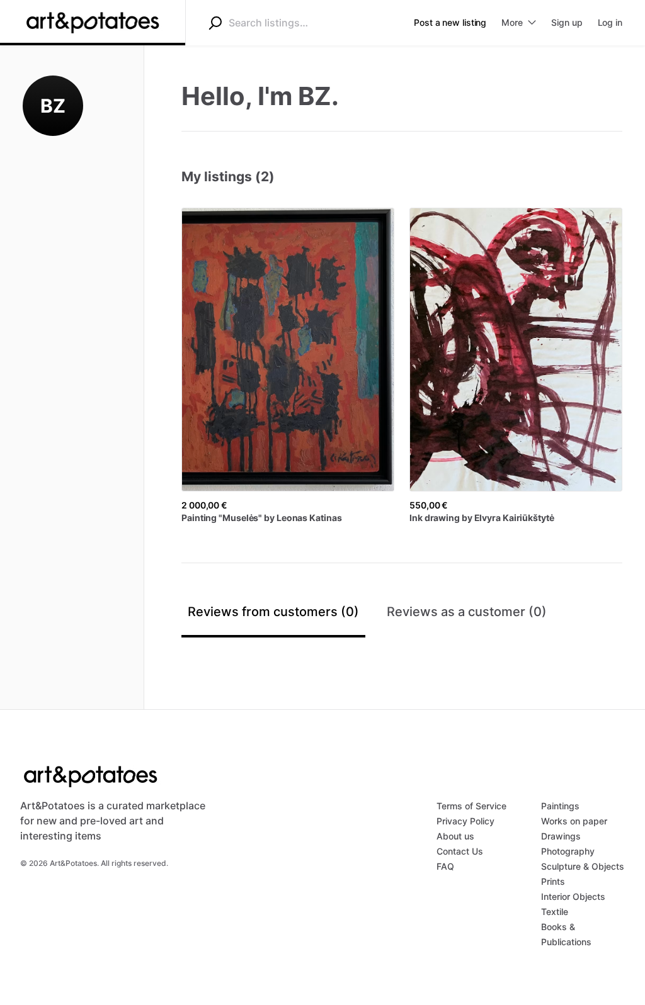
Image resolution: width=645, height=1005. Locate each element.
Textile (554, 911)
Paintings (560, 805)
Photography (568, 851)
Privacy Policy (465, 821)
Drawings (561, 836)
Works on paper (574, 821)
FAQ (445, 866)
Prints (553, 881)
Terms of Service (471, 805)
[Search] (214, 22)
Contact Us (460, 851)
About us (455, 836)
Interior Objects (573, 896)
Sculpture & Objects (582, 866)
